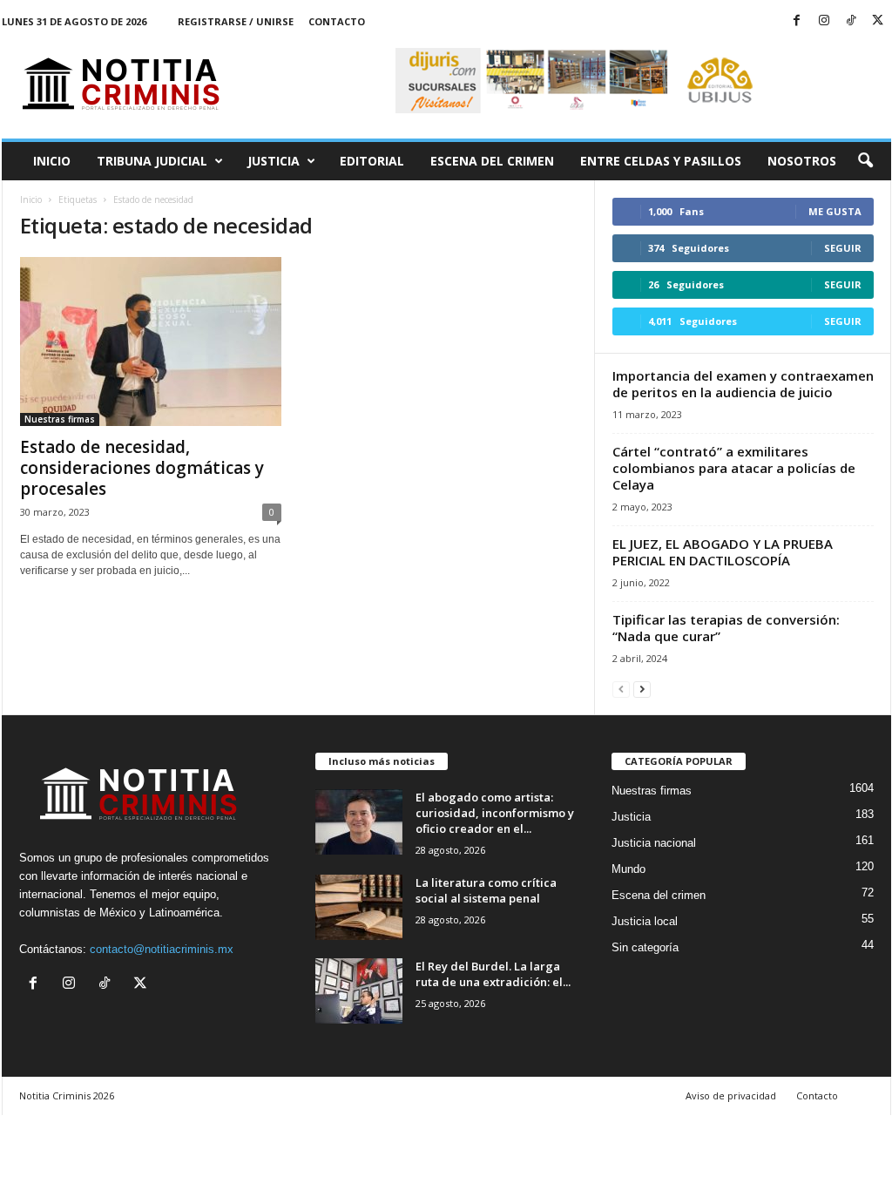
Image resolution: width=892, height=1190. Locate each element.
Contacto (336, 21)
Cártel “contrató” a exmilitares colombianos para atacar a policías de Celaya (733, 468)
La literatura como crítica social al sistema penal (486, 890)
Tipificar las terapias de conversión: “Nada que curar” (726, 628)
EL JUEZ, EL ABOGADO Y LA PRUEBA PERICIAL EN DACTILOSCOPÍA (722, 552)
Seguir (843, 247)
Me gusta (835, 211)
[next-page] (642, 689)
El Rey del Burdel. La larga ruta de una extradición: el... (493, 974)
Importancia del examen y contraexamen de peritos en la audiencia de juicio (743, 384)
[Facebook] (797, 21)
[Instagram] (824, 21)
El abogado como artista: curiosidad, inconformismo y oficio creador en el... (495, 812)
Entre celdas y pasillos (660, 160)
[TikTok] (851, 21)
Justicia (273, 160)
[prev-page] (621, 689)
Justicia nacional (654, 842)
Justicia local (645, 921)
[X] (878, 21)
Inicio (52, 160)
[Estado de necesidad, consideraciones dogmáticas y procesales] (150, 341)
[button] (865, 161)
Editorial (372, 160)
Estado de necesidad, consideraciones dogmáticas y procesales (142, 468)
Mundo (628, 869)
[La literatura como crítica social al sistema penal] (358, 907)
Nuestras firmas (59, 419)
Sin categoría (645, 947)
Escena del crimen (492, 160)
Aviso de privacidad (731, 1095)
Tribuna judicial (152, 160)
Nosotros (801, 160)
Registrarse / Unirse (236, 21)
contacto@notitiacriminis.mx (161, 949)
